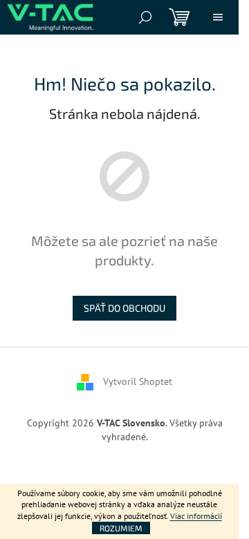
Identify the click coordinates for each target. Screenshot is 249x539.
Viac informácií (196, 516)
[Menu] (218, 17)
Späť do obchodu (124, 308)
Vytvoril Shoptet (137, 381)
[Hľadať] (145, 17)
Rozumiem (121, 528)
